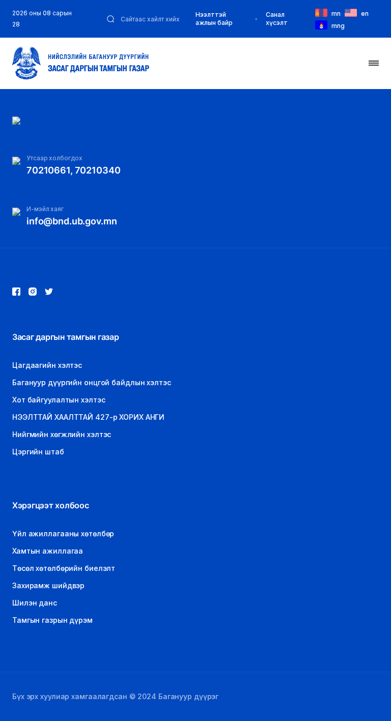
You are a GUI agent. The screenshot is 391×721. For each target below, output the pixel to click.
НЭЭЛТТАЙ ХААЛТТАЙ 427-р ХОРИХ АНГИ (88, 417)
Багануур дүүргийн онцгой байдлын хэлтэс (91, 382)
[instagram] (49, 291)
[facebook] (16, 291)
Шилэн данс (34, 602)
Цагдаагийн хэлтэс (47, 365)
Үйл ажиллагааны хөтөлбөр (63, 533)
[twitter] (33, 291)
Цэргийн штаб (38, 451)
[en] (353, 12)
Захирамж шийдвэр (48, 585)
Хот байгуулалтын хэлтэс (58, 399)
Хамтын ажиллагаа (47, 550)
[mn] (323, 12)
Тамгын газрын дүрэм (52, 620)
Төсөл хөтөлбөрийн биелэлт (63, 568)
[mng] (323, 24)
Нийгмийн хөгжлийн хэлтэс (61, 434)
